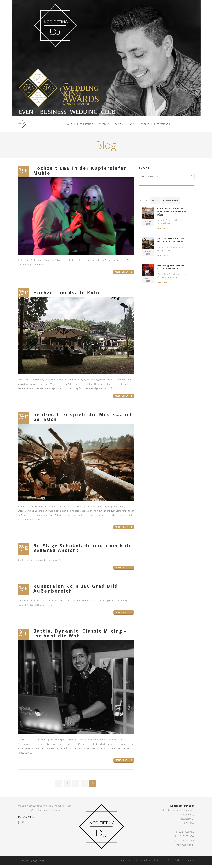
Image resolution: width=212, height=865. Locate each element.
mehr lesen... (163, 228)
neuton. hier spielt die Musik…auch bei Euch (83, 416)
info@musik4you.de (185, 844)
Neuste (156, 200)
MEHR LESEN (122, 271)
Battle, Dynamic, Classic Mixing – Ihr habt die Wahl (80, 633)
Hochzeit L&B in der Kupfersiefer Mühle (80, 170)
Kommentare (170, 200)
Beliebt (144, 200)
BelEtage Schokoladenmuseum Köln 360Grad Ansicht (82, 548)
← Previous (58, 783)
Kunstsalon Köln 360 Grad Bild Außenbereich (75, 588)
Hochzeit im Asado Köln (66, 293)
